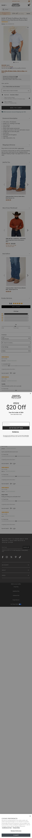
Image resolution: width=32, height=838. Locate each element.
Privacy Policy (16, 827)
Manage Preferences (16, 830)
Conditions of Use (6, 827)
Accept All (15, 835)
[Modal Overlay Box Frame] (16, 419)
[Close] (30, 816)
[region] (16, 826)
